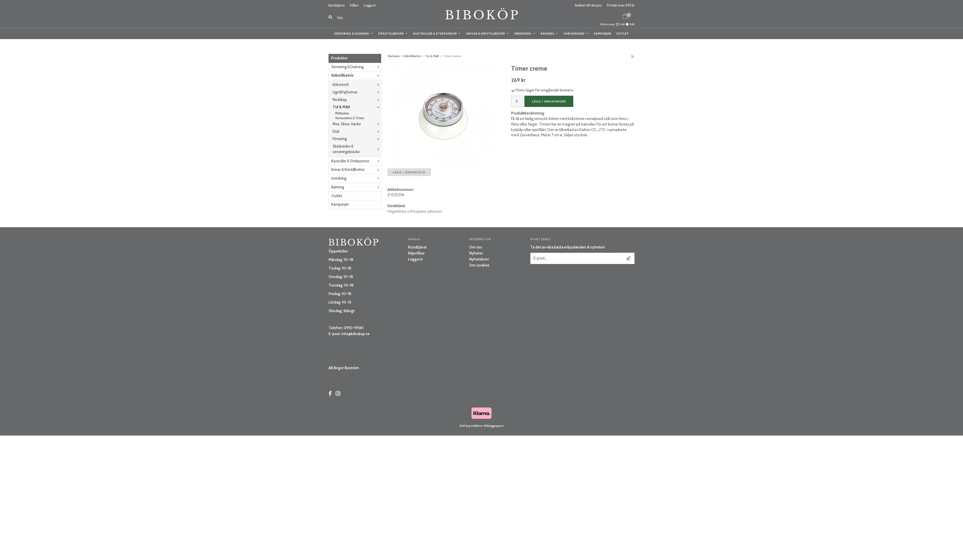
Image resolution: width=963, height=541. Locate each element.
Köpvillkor (416, 253)
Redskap (340, 99)
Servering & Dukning (351, 33)
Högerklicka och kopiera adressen (414, 211)
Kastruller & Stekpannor (435, 33)
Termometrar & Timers (349, 118)
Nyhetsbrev (479, 259)
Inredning (522, 33)
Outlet (622, 33)
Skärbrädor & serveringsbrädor (346, 149)
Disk (336, 131)
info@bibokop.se (355, 334)
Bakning (547, 33)
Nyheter (476, 253)
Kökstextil (341, 84)
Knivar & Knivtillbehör (485, 33)
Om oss (475, 247)
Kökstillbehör (391, 33)
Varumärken (574, 33)
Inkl (622, 24)
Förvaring (340, 139)
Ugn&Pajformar (345, 92)
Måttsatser (342, 113)
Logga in (370, 5)
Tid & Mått (341, 107)
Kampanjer (602, 33)
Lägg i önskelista (409, 172)
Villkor (354, 5)
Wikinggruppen (494, 426)
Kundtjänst (337, 5)
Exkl (632, 24)
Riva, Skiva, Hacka (347, 124)
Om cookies (479, 265)
